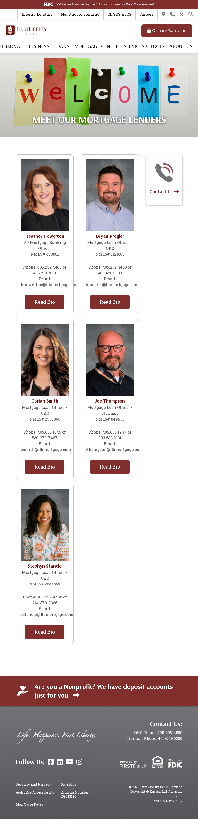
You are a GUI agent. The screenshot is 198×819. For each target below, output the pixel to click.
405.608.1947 (114, 432)
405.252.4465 (49, 267)
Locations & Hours (163, 14)
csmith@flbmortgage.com (46, 449)
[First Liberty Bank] (26, 29)
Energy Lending (37, 14)
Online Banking (169, 30)
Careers (146, 14)
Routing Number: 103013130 (75, 794)
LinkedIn (60, 761)
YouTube (69, 761)
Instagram (79, 761)
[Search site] (190, 14)
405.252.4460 (114, 267)
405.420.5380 (110, 272)
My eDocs (68, 784)
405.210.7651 (44, 272)
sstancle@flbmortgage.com (47, 614)
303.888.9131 (110, 437)
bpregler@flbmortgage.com (112, 284)
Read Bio (45, 302)
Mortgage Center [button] (96, 46)
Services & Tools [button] (144, 46)
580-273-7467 (44, 437)
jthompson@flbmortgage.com (114, 449)
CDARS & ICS (119, 14)
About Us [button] (181, 46)
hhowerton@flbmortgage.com (50, 284)
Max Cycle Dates (29, 804)
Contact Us (172, 14)
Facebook (51, 761)
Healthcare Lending (80, 14)
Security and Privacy (33, 784)
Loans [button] (61, 46)
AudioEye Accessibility (35, 792)
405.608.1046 (49, 432)
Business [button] (38, 46)
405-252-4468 (49, 596)
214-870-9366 (44, 602)
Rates (182, 14)
